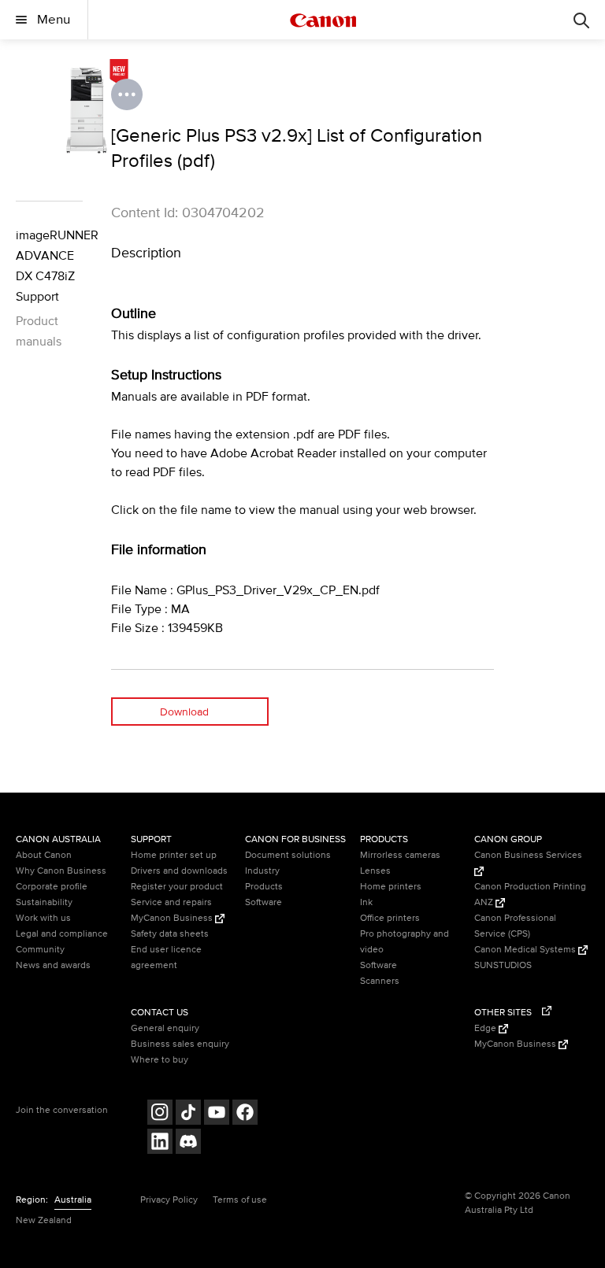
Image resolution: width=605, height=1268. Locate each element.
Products (264, 887)
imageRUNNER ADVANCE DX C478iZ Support (49, 266)
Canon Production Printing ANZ (530, 894)
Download (184, 712)
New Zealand (44, 1220)
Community (40, 950)
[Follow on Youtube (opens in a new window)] (216, 1114)
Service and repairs (171, 902)
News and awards (53, 965)
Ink (366, 902)
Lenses (375, 871)
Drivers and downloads (179, 871)
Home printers (390, 887)
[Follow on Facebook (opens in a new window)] (245, 1114)
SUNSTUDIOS (503, 965)
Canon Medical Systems (526, 950)
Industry (262, 871)
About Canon (44, 855)
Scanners (379, 981)
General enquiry (165, 1028)
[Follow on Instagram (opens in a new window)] (160, 1114)
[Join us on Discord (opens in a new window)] (188, 1143)
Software (263, 902)
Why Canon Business (61, 871)
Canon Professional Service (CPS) (515, 926)
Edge (486, 1028)
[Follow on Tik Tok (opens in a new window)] (188, 1114)
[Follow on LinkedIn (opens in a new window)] (160, 1143)
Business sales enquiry (180, 1044)
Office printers (390, 918)
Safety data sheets (170, 934)
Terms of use (240, 1200)
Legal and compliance (62, 934)
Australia (72, 1200)
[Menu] (581, 19)
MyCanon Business (173, 918)
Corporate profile (51, 887)
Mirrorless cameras (400, 855)
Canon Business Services (528, 855)
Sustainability (44, 902)
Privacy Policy (169, 1200)
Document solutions (288, 855)
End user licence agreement (166, 957)
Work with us (43, 918)
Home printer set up (174, 855)
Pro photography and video (404, 942)
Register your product (177, 887)
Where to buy (159, 1060)
